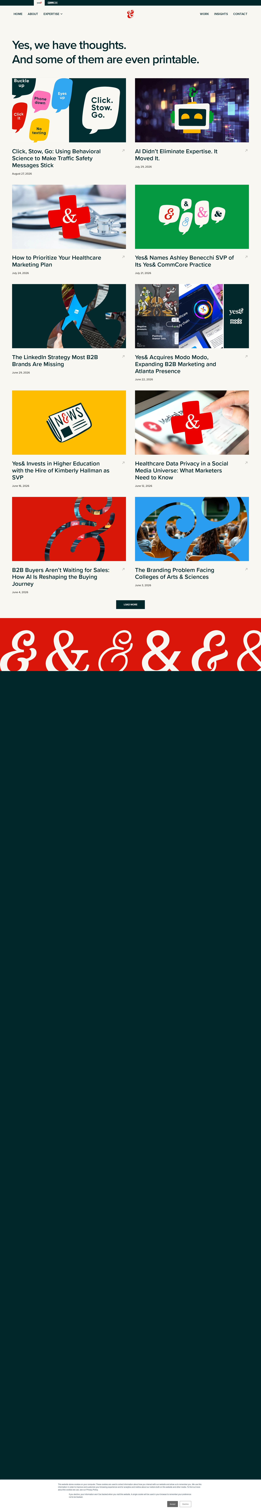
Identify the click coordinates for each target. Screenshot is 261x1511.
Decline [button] (185, 1504)
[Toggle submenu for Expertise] (61, 14)
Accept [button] (172, 1504)
